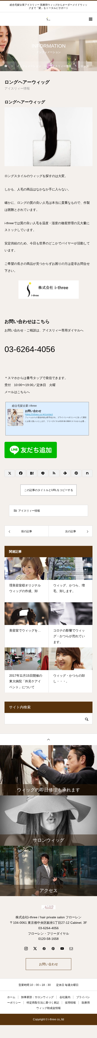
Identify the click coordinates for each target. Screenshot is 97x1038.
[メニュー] (90, 19)
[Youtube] (62, 948)
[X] (35, 948)
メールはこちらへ (17, 392)
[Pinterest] (53, 948)
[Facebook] (44, 948)
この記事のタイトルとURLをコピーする (48, 490)
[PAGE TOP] (48, 739)
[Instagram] (26, 948)
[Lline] (43, 473)
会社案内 (65, 997)
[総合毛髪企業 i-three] (48, 907)
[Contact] (71, 948)
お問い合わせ (48, 964)
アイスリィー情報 (17, 88)
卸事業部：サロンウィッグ (37, 997)
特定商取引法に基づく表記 (43, 1002)
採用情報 (70, 1002)
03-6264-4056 (30, 349)
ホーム (11, 997)
